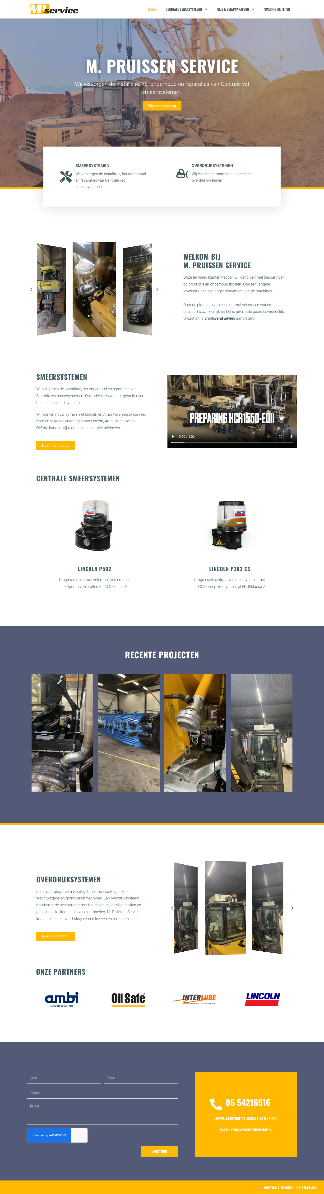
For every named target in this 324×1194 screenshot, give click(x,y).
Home (152, 9)
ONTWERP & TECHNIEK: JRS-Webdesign (290, 1187)
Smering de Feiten (277, 9)
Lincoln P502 (94, 568)
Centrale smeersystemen (184, 9)
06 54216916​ (248, 1102)
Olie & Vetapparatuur (233, 9)
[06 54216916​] (216, 1104)
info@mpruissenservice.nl (246, 1129)
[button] (31, 289)
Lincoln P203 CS (229, 568)
